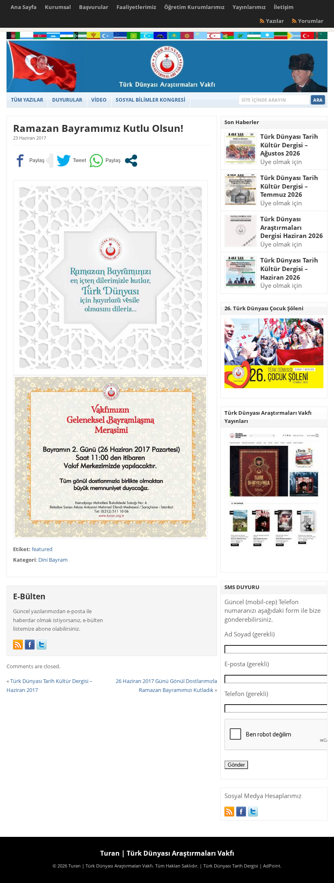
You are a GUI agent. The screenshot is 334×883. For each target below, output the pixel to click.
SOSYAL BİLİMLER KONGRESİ (150, 99)
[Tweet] (71, 160)
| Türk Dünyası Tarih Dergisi (229, 866)
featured (42, 549)
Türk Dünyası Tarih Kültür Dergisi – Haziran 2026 (289, 268)
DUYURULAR (67, 99)
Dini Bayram (53, 559)
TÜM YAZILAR (27, 99)
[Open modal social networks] (131, 160)
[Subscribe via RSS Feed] (18, 644)
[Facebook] (30, 644)
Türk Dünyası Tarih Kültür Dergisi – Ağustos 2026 (289, 144)
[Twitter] (41, 644)
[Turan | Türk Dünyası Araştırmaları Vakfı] (167, 90)
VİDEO (99, 99)
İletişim (284, 7)
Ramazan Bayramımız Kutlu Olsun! (98, 128)
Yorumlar (310, 20)
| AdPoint (269, 866)
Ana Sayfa (24, 7)
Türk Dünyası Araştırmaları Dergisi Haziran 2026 (291, 227)
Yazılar (275, 20)
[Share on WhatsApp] (105, 160)
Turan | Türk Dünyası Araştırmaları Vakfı (167, 853)
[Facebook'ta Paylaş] (28, 160)
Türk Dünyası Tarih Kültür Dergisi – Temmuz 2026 (289, 185)
